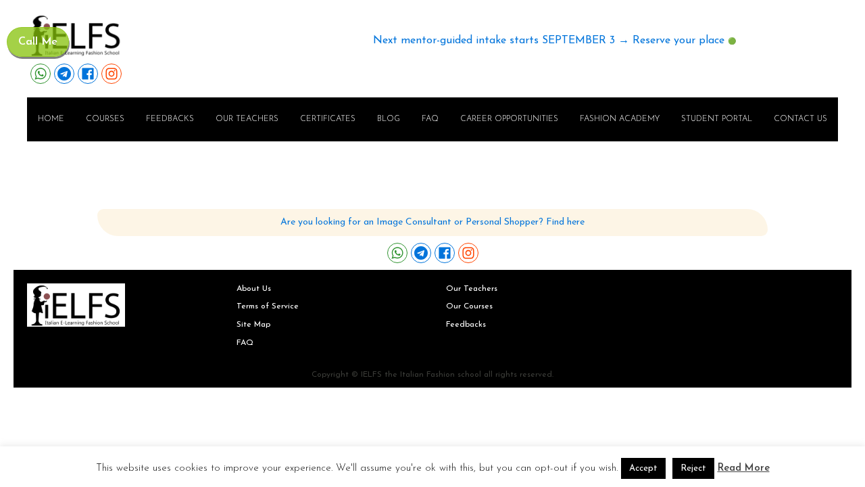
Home (51, 119)
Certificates (327, 119)
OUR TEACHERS (247, 119)
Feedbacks (170, 119)
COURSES (105, 119)
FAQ (430, 119)
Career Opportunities (509, 119)
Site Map (253, 325)
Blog (388, 119)
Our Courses (469, 306)
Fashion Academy (620, 119)
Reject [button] (693, 468)
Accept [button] (643, 468)
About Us (254, 289)
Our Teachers (471, 289)
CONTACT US (800, 119)
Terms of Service (268, 306)
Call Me (37, 42)
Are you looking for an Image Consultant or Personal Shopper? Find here (432, 222)
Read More (744, 468)
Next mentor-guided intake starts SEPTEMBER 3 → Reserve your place (548, 40)
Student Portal (716, 119)
